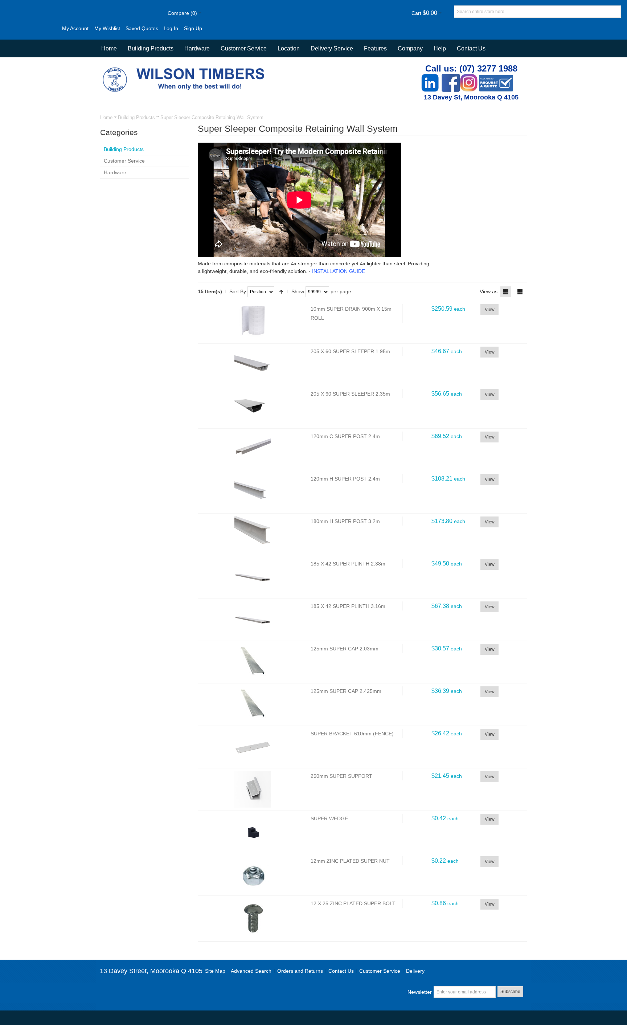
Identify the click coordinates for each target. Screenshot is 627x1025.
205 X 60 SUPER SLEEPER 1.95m (350, 351)
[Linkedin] (430, 77)
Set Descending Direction (281, 291)
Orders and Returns (300, 971)
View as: (489, 291)
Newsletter (419, 992)
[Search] (614, 11)
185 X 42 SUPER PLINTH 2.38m (348, 564)
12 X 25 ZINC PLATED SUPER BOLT (353, 903)
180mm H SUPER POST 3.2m (345, 521)
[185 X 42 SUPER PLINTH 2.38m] (252, 577)
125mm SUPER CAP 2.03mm (344, 649)
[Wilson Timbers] (185, 68)
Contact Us (471, 48)
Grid (520, 291)
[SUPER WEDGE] (252, 832)
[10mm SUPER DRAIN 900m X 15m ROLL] (252, 322)
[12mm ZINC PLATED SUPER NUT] (252, 874)
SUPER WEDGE (329, 818)
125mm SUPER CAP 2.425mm (346, 691)
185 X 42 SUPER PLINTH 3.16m (348, 606)
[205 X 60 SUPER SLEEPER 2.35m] (252, 407)
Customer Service (379, 971)
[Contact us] (496, 77)
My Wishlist (107, 28)
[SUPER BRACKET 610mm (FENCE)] (252, 747)
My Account (75, 28)
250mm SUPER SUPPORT (341, 776)
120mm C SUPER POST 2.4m (345, 436)
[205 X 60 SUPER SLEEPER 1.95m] (252, 365)
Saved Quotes (142, 28)
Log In (171, 28)
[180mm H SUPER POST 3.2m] (252, 534)
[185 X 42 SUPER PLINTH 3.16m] (252, 619)
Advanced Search (251, 971)
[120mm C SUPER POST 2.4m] (252, 450)
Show (297, 291)
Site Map (215, 971)
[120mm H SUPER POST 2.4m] (252, 492)
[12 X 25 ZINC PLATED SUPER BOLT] (252, 917)
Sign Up (193, 28)
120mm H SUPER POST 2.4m (345, 479)
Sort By (237, 291)
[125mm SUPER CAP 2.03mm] (252, 662)
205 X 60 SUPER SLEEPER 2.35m (350, 394)
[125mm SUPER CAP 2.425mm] (252, 704)
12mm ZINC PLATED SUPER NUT (350, 861)
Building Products (136, 117)
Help (440, 48)
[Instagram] (469, 77)
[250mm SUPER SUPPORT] (252, 789)
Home (106, 117)
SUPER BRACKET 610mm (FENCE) (352, 733)
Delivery (415, 971)
